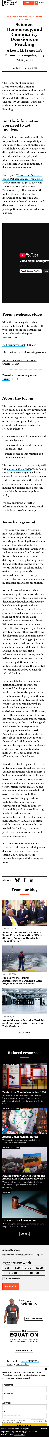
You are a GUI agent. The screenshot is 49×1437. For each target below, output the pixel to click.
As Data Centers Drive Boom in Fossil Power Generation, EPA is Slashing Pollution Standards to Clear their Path (22, 937)
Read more (24, 1033)
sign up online (22, 1364)
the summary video (20, 322)
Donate (29, 3)
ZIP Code (6, 1403)
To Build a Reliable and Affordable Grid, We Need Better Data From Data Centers (23, 1023)
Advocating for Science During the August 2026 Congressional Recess (23, 1177)
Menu (42, 2)
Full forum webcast (13, 344)
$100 (28, 1268)
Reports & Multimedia (19, 16)
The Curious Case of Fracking (19, 352)
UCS (22, 1255)
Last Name (7, 1393)
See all (24, 1234)
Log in (4, 1422)
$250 (39, 1268)
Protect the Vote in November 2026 (24, 1092)
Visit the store (34, 1319)
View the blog (24, 1351)
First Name (7, 1385)
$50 (17, 1268)
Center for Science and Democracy (22, 476)
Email (4, 1411)
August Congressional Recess (20, 1136)
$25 (7, 1268)
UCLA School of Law (19, 468)
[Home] (9, 3)
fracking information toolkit (23, 137)
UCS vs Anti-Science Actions (20, 1220)
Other (34, 1273)
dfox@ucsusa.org (26, 510)
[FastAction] (37, 1421)
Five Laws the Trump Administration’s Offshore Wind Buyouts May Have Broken (22, 980)
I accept (43, 1429)
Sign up (11, 1422)
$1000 (13, 1273)
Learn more (19, 1434)
